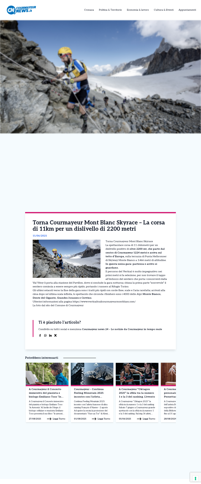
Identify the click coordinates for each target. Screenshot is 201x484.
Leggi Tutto (59, 418)
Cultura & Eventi (164, 9)
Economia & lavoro (138, 9)
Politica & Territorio (110, 9)
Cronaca (89, 9)
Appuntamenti (187, 9)
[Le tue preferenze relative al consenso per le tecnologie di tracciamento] (195, 478)
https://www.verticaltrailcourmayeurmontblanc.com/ (104, 301)
